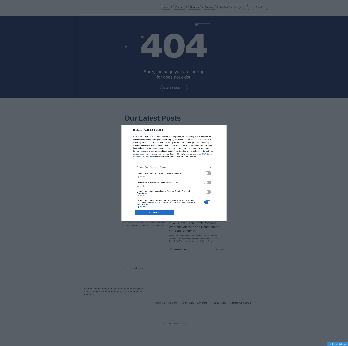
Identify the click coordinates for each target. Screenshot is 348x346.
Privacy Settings (339, 344)
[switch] (207, 173)
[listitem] (174, 167)
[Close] (221, 130)
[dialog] (174, 173)
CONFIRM (154, 212)
